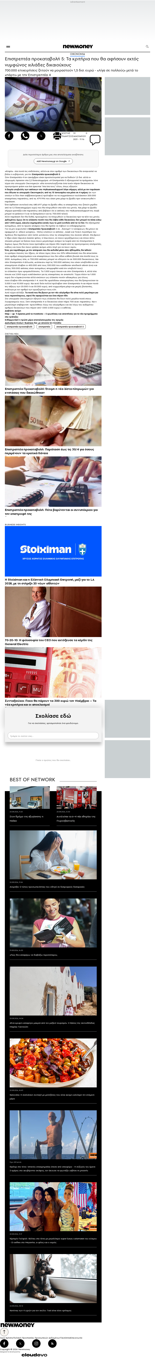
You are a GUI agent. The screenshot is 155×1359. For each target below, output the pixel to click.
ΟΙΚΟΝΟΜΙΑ (77, 54)
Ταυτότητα (65, 1337)
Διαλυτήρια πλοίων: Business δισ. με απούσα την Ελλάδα (33, 322)
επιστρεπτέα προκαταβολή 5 (70, 326)
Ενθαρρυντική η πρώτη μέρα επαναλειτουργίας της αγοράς (34, 319)
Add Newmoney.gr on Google (52, 161)
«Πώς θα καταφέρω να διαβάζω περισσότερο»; (34, 954)
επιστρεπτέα (44, 326)
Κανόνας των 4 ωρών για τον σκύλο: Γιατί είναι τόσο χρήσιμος (40, 1310)
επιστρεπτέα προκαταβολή (19, 326)
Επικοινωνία (76, 1337)
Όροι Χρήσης (6, 1337)
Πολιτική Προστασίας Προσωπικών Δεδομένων (36, 1337)
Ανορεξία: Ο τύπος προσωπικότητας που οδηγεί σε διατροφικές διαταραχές (47, 886)
